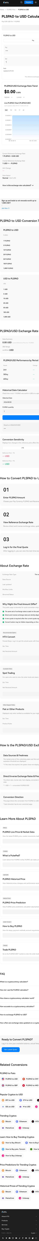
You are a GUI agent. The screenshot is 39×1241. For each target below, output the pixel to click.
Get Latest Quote (10, 1050)
